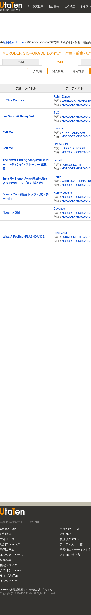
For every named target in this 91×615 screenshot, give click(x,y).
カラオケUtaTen (10, 570)
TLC (56, 112)
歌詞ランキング (10, 544)
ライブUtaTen (9, 575)
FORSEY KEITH (71, 164)
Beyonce (59, 208)
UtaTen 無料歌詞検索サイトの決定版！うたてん (26, 589)
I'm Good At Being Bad (18, 116)
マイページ (7, 539)
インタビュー (8, 580)
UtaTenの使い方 (70, 554)
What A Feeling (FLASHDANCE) (24, 236)
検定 (72, 6)
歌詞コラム (7, 549)
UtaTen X (66, 534)
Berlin (57, 177)
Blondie (58, 128)
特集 (56, 6)
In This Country (13, 100)
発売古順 (78, 71)
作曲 (60, 62)
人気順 (37, 71)
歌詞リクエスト (70, 539)
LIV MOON (61, 144)
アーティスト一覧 (71, 544)
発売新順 (58, 71)
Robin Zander (62, 96)
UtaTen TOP (8, 529)
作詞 (21, 62)
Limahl (58, 160)
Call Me (8, 132)
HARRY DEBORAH (73, 132)
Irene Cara (60, 232)
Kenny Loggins (63, 192)
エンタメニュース (11, 554)
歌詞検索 (37, 6)
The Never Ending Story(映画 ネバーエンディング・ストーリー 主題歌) (26, 164)
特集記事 (5, 560)
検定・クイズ (8, 565)
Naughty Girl (11, 212)
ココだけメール (70, 529)
